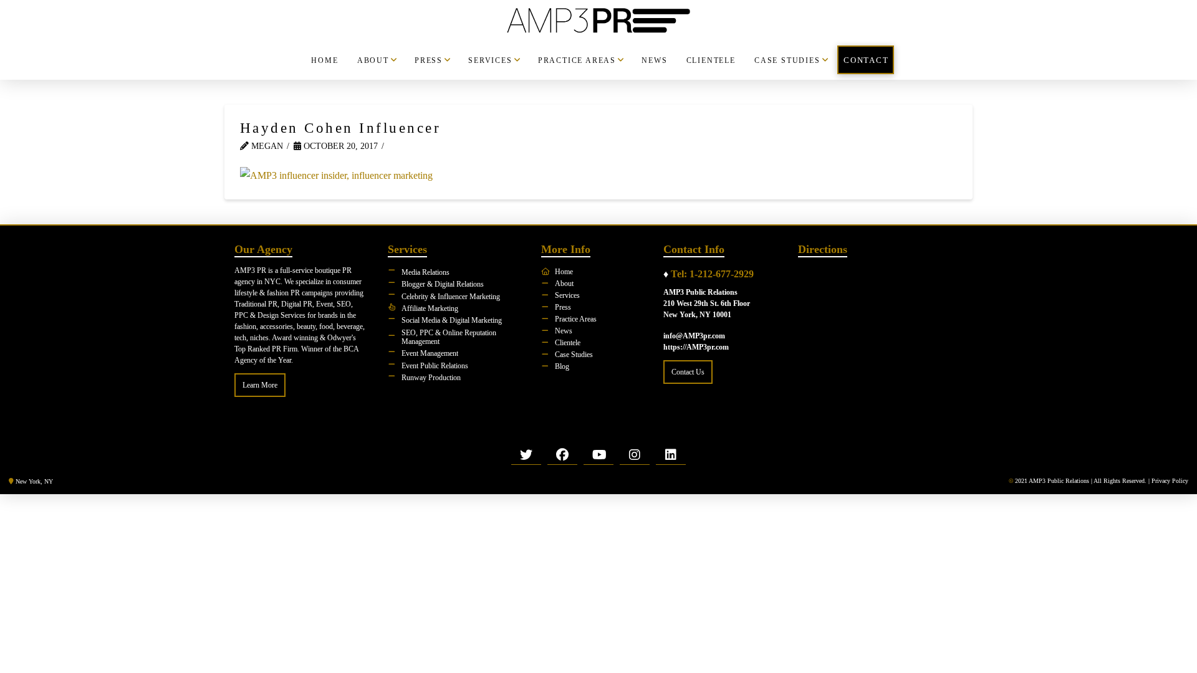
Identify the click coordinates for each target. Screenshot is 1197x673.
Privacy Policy (1169, 480)
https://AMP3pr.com (696, 347)
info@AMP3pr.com (694, 336)
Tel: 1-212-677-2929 (712, 274)
